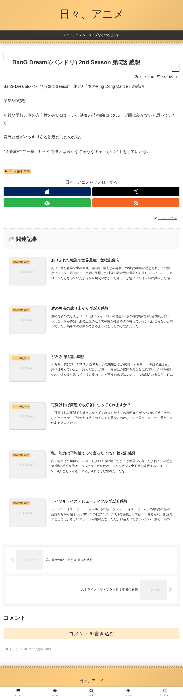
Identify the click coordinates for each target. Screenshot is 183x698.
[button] (169, 610)
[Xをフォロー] (135, 191)
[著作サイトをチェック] (47, 191)
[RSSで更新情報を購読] (135, 202)
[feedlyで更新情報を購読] (47, 202)
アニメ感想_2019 (19, 171)
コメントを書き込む (91, 633)
